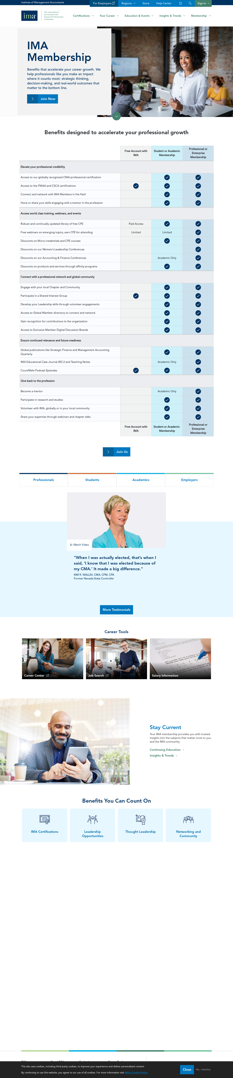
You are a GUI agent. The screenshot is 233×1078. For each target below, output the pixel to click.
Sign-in (202, 3)
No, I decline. (203, 1069)
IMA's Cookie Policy (136, 1072)
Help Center (163, 3)
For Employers (102, 3)
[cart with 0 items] (180, 3)
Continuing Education (165, 750)
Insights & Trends (162, 755)
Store (146, 3)
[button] (190, 3)
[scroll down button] (116, 116)
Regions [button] (127, 3)
